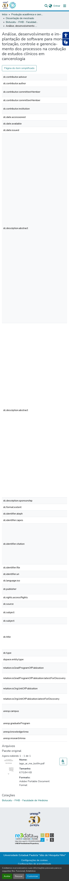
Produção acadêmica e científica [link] (27, 14)
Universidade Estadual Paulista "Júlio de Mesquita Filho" (34, 855)
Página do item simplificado (19, 68)
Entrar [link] (56, 6)
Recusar (19, 876)
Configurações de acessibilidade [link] (34, 863)
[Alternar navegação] (64, 6)
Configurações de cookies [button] (34, 860)
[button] (13, 5)
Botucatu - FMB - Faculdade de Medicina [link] (22, 22)
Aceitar (7, 876)
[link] (63, 761)
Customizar (32, 876)
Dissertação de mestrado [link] (20, 18)
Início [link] (4, 14)
